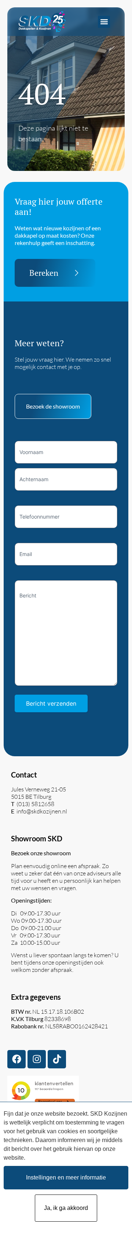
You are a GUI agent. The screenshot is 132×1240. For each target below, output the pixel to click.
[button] (104, 22)
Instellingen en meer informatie (66, 1177)
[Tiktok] (57, 1059)
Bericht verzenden (51, 703)
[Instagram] (36, 1059)
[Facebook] (16, 1059)
